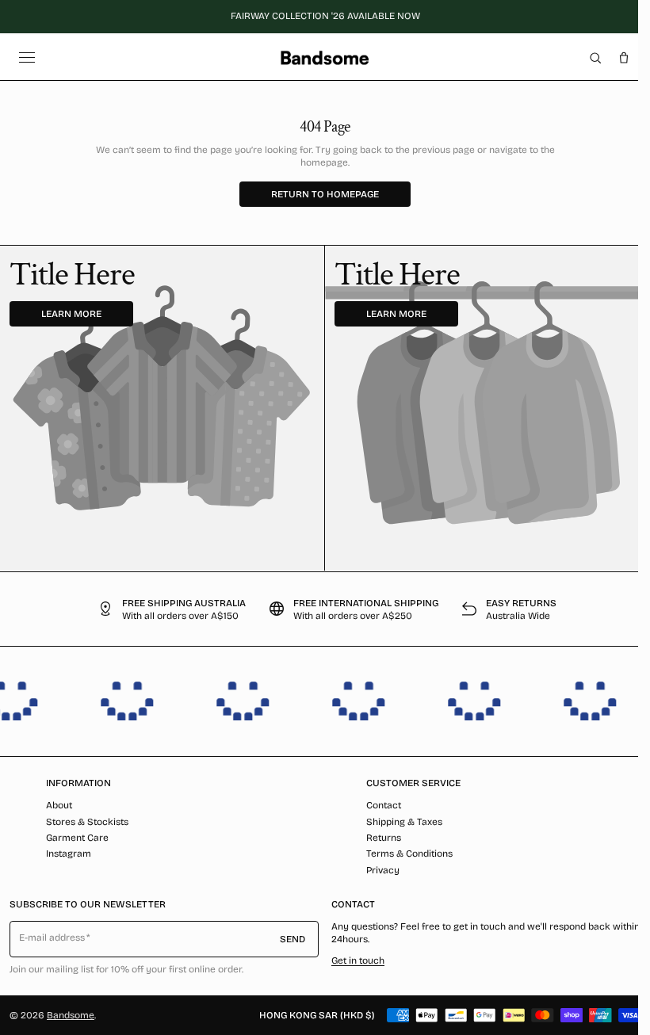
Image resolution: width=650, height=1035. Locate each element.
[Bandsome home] (324, 58)
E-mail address (52, 937)
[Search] (595, 58)
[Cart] (624, 58)
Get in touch (357, 960)
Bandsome (70, 1015)
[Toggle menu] (27, 58)
